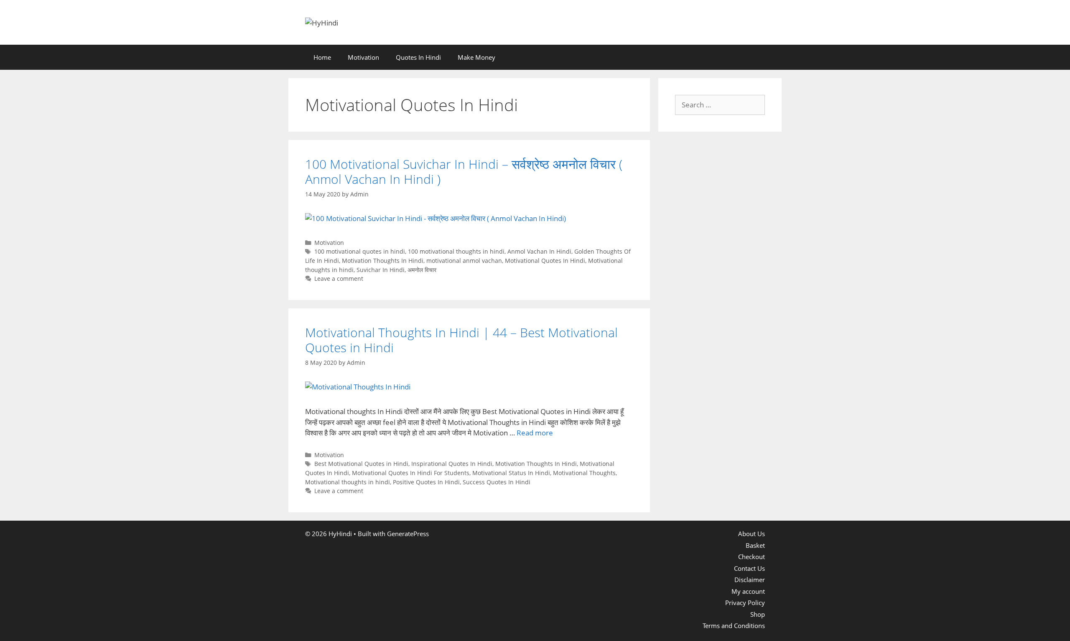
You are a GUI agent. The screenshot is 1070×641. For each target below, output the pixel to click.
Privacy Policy (745, 602)
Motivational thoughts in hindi (347, 482)
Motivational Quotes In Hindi (545, 261)
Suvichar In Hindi (381, 270)
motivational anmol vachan (464, 261)
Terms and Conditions (734, 625)
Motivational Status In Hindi (511, 473)
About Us (751, 533)
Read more (535, 433)
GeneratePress (408, 533)
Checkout (751, 556)
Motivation (363, 57)
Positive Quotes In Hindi (426, 482)
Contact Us (749, 568)
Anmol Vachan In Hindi (539, 251)
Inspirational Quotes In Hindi (451, 464)
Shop (757, 614)
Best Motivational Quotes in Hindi (361, 464)
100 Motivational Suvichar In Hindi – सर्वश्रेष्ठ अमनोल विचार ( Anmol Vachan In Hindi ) (463, 171)
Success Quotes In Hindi (496, 482)
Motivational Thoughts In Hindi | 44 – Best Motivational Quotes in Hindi (461, 340)
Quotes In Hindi (418, 57)
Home (322, 57)
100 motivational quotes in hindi (359, 251)
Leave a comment (338, 278)
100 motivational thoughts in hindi (456, 251)
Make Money (476, 57)
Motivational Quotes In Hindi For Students (410, 473)
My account (748, 591)
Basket (755, 545)
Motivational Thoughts (584, 473)
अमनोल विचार (422, 270)
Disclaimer (749, 579)
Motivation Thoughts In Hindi (382, 261)
